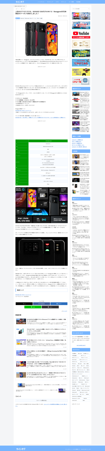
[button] (50, 307)
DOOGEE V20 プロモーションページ (23, 110)
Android (18, 18)
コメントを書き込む (41, 400)
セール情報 (40, 18)
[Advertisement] (41, 75)
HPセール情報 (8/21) (76, 141)
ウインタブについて (81, 345)
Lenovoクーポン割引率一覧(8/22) (79, 146)
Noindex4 (28, 18)
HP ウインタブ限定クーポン (78, 145)
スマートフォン (34, 18)
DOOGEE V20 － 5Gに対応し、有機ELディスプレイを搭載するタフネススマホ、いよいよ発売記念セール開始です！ (40, 117)
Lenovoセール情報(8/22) (77, 139)
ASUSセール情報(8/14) (77, 143)
